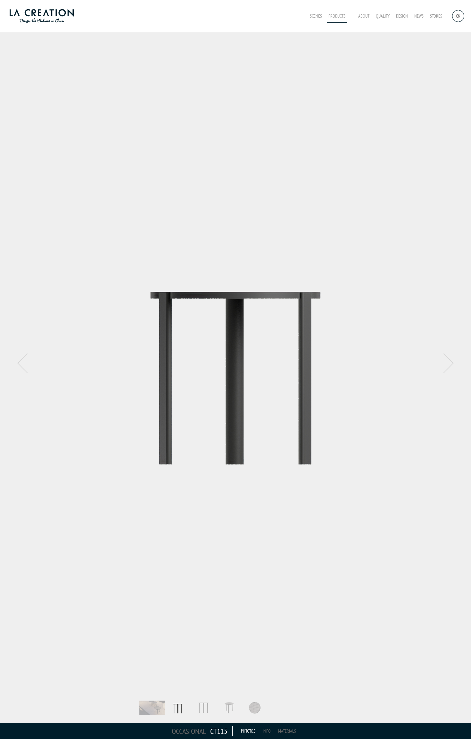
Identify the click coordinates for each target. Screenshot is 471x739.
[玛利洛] (43, 16)
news (419, 16)
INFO (267, 731)
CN (458, 16)
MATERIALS (287, 731)
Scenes (316, 16)
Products (336, 16)
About (363, 16)
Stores (436, 16)
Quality (383, 16)
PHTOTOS (248, 731)
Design (402, 16)
